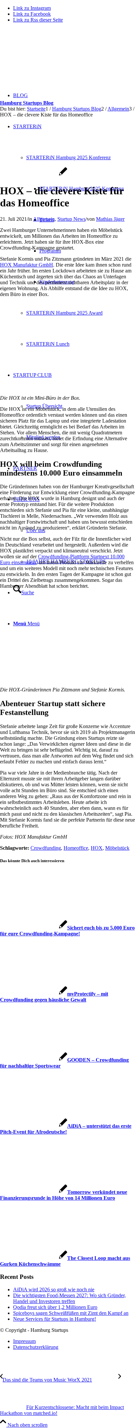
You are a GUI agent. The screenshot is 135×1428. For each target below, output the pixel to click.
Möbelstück (117, 848)
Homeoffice (76, 848)
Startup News (71, 219)
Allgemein (44, 219)
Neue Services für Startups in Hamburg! (54, 1319)
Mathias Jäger (110, 219)
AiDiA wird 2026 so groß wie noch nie (53, 1289)
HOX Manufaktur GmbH (26, 265)
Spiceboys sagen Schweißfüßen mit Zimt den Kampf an (70, 1313)
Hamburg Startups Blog (26, 103)
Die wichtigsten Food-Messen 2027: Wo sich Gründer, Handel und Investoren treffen (69, 1298)
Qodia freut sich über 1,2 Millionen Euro (55, 1307)
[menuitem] (74, 1341)
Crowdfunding (45, 848)
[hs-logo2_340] (49, 59)
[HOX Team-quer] (33, 175)
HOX (97, 848)
